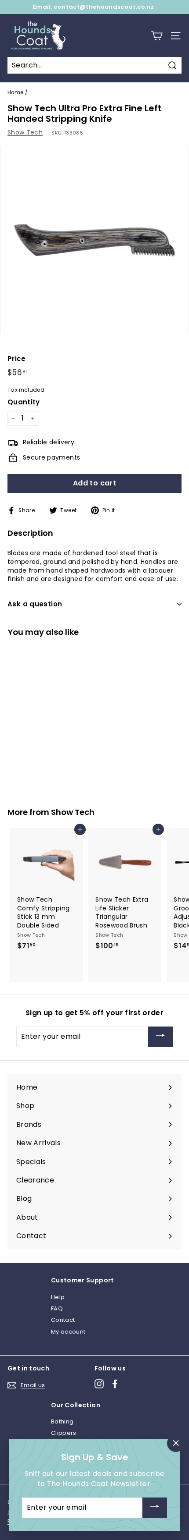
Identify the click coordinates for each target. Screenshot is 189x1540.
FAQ (57, 1308)
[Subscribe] (160, 1037)
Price (16, 358)
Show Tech (25, 132)
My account (68, 1332)
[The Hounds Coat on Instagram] (99, 1383)
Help (58, 1297)
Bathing (62, 1421)
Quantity (23, 402)
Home (15, 92)
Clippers (63, 1433)
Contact (63, 1320)
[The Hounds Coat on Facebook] (115, 1383)
